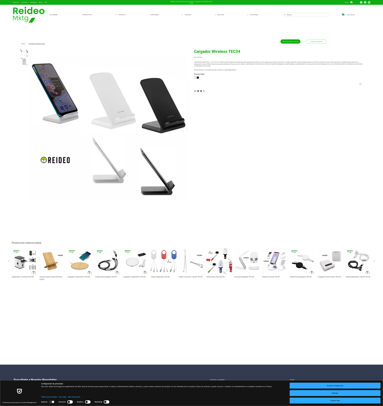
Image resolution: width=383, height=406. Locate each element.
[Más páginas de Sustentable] (182, 14)
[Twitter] (204, 91)
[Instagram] (361, 2)
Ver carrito (351, 15)
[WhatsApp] (195, 91)
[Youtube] (369, 2)
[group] (191, 264)
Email (292, 380)
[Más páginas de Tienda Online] (115, 14)
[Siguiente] (374, 261)
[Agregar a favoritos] (360, 84)
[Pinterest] (201, 91)
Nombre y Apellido (217, 380)
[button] (316, 41)
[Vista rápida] (25, 261)
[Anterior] (9, 261)
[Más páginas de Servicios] (247, 14)
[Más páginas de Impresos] (215, 14)
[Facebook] (365, 2)
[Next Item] (186, 129)
